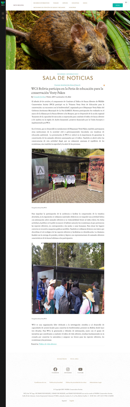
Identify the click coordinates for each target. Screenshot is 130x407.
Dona (118, 5)
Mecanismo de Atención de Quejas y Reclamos (49, 7)
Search (77, 85)
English (72, 400)
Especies (65, 3)
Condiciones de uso (40, 382)
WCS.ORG (74, 359)
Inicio (85, 3)
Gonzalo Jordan (39, 97)
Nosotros (72, 7)
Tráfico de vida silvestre (48, 344)
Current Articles (60, 85)
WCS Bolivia (18, 5)
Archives (71, 85)
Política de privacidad (56, 382)
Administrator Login (96, 382)
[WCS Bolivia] (3, 2)
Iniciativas (75, 3)
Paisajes (56, 3)
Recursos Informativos (41, 3)
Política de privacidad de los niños (76, 382)
